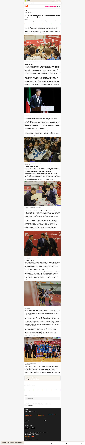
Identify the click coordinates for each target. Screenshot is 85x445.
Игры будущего (30, 12)
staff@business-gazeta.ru (52, 414)
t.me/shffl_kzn (36, 379)
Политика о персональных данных (29, 436)
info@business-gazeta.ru (28, 415)
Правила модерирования (29, 405)
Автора (38, 395)
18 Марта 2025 (27, 10)
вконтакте (28, 418)
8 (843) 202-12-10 (27, 414)
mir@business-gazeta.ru (40, 415)
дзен (45, 420)
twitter (45, 418)
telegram (27, 420)
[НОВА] (51, 6)
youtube (27, 421)
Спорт (26, 12)
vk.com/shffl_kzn (34, 376)
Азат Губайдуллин (28, 384)
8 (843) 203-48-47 (39, 414)
